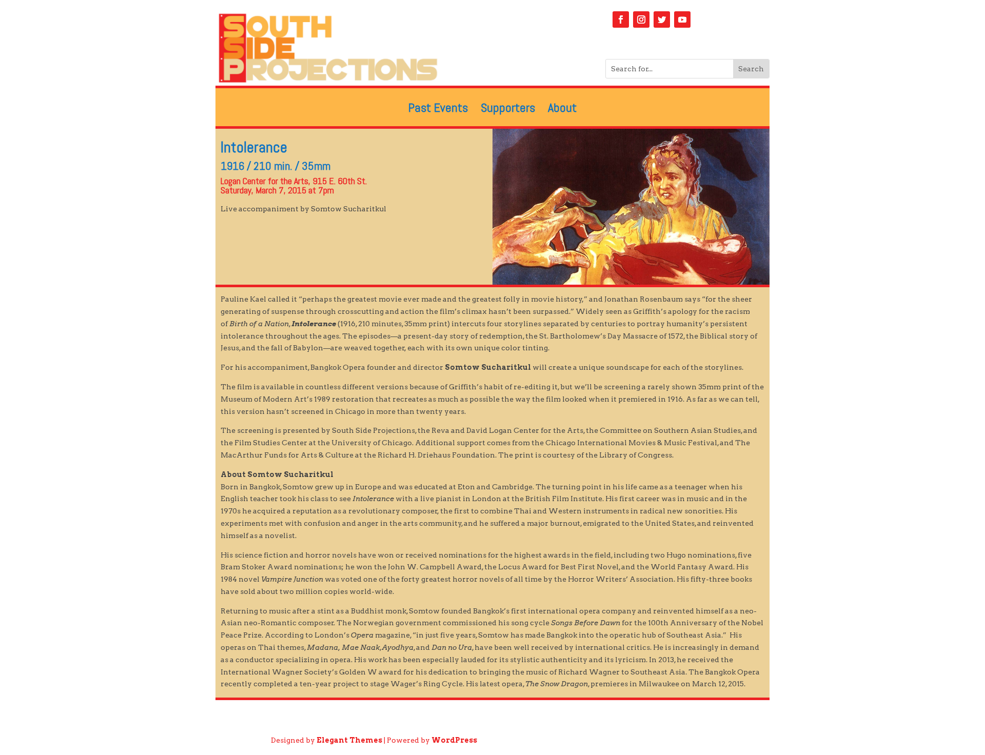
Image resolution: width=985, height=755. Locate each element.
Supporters (508, 109)
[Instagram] (641, 19)
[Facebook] (621, 19)
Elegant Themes (349, 740)
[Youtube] (682, 19)
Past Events (438, 109)
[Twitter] (662, 19)
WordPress (454, 740)
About (562, 109)
